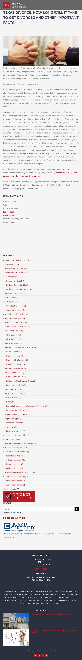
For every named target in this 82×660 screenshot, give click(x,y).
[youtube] (16, 518)
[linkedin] (20, 518)
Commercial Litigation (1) (14, 310)
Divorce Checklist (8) (14, 352)
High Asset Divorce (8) (15, 373)
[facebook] (4, 518)
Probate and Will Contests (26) (16, 452)
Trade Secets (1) (12, 298)
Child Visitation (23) (14, 343)
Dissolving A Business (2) (16, 293)
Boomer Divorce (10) (14, 331)
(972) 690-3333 (41, 569)
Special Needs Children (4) (16, 414)
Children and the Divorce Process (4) (21, 347)
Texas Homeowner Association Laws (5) (22, 472)
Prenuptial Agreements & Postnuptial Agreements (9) (27, 406)
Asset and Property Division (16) (19, 327)
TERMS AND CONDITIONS (41, 585)
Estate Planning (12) (12, 439)
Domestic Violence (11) (15, 364)
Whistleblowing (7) (11, 489)
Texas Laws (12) (12, 264)
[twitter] (8, 518)
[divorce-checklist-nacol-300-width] (19, 492)
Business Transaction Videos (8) (19, 289)
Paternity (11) (11, 402)
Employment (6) (10, 427)
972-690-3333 (8, 212)
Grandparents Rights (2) (16, 368)
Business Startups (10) (15, 281)
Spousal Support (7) (14, 419)
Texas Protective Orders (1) (15, 485)
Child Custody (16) (13, 335)
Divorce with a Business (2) (17, 360)
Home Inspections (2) (14, 464)
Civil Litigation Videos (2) (16, 306)
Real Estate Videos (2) (14, 468)
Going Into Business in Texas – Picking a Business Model (53, 631)
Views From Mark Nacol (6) (17, 273)
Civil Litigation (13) (11, 302)
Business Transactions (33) (15, 277)
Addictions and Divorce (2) (16, 322)
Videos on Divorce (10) (15, 423)
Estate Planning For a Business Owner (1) (22, 443)
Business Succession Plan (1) (17, 285)
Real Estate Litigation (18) (14, 460)
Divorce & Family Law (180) (15, 318)
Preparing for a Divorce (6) (17, 410)
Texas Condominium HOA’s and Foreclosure (51, 614)
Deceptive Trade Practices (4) (16, 314)
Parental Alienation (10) (15, 393)
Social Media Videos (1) (15, 481)
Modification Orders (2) (15, 389)
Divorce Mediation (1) (14, 356)
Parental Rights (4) (13, 398)
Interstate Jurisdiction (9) (16, 385)
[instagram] (12, 518)
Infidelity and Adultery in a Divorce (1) (21, 381)
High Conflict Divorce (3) (16, 377)
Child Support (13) (13, 339)
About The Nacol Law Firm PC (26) (17, 260)
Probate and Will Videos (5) (17, 456)
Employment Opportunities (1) (16, 435)
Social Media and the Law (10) (16, 477)
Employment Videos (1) (15, 431)
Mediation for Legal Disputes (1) (17, 448)
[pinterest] (23, 518)
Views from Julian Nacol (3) (17, 268)
